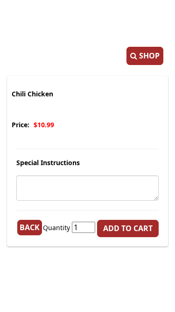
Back (30, 227)
